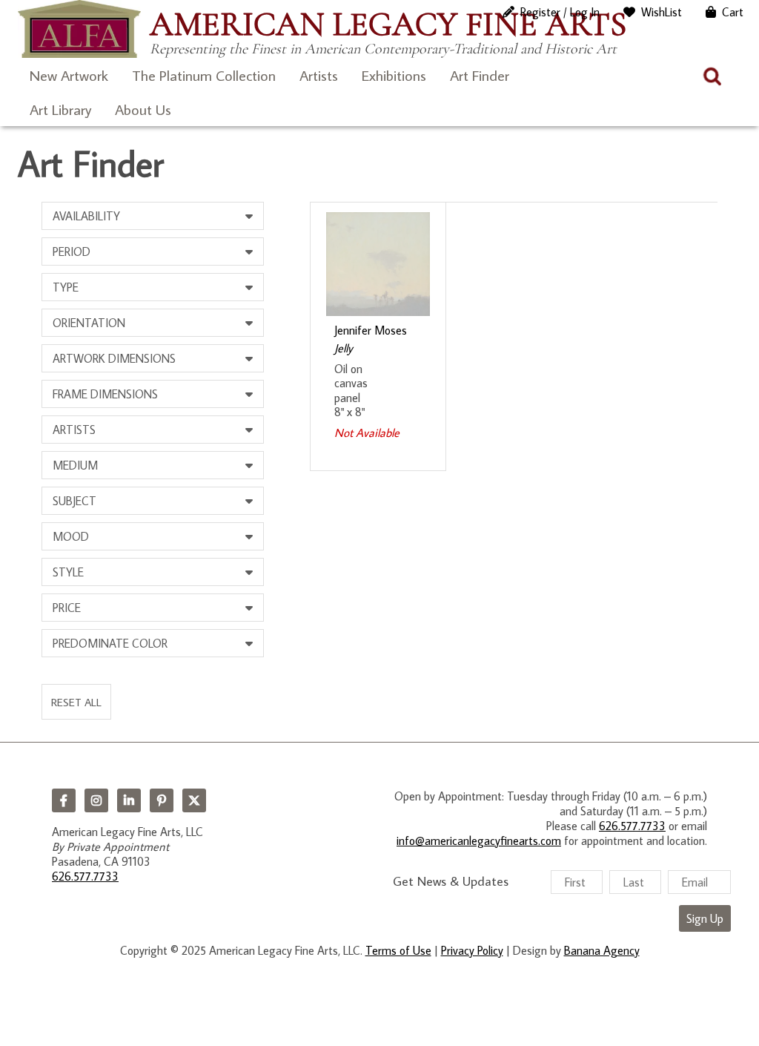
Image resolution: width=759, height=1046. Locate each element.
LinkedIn (129, 800)
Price (67, 607)
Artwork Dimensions (114, 358)
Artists (318, 75)
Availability (86, 215)
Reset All (76, 701)
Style (68, 572)
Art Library (60, 109)
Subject (74, 500)
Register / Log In (560, 12)
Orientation (89, 322)
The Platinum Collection (204, 75)
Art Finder (479, 75)
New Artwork (69, 75)
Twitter (194, 800)
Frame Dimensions (105, 394)
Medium (75, 465)
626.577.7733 (85, 876)
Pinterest (161, 800)
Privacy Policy (472, 950)
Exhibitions (394, 75)
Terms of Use (398, 950)
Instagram (96, 800)
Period (71, 251)
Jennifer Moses (370, 330)
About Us (143, 109)
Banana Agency (602, 950)
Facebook (64, 800)
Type (66, 287)
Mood (71, 536)
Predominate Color (110, 643)
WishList (661, 12)
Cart (732, 12)
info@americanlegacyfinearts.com (479, 840)
